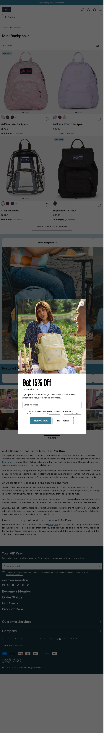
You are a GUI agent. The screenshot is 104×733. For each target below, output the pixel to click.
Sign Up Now (40, 420)
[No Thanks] (80, 303)
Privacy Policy (53, 414)
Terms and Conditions (71, 414)
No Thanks (62, 420)
